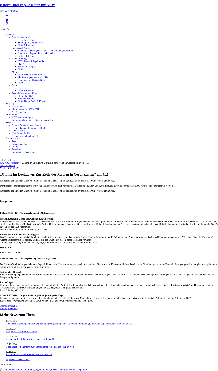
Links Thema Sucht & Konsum (32, 101)
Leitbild (15, 146)
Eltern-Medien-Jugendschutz (31, 74)
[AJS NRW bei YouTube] (7, 16)
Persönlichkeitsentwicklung (25, 93)
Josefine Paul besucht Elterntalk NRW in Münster (29, 354)
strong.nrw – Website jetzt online (21, 331)
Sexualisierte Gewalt (21, 48)
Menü (2, 29)
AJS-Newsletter (7, 160)
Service (9, 122)
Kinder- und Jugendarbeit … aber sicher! (37, 53)
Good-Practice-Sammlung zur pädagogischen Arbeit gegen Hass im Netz (40, 347)
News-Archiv (18, 130)
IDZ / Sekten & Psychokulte (31, 61)
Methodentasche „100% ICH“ (26, 109)
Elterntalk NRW (25, 96)
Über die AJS (12, 138)
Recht (14, 85)
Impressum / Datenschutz (23, 152)
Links (20, 69)
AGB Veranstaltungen (22, 117)
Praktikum (17, 149)
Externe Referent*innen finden (26, 125)
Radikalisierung (19, 58)
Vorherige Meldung (9, 308)
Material (10, 104)
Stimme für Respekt (27, 66)
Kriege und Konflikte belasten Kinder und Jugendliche (31, 339)
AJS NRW (5, 162)
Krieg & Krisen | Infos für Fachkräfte (29, 128)
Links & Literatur (26, 45)
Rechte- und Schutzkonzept (25, 136)
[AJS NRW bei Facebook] (7, 21)
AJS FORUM (18, 106)
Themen (10, 34)
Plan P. (21, 64)
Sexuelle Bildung (26, 98)
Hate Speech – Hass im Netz (31, 80)
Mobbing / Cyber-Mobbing (30, 42)
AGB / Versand (19, 112)
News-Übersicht (7, 165)
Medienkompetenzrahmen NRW (33, 77)
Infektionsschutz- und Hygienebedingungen (32, 120)
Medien (15, 72)
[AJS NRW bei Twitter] (7, 19)
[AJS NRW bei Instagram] (7, 24)
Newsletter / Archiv (21, 133)
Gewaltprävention (20, 37)
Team (14, 141)
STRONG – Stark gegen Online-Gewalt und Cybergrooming (46, 50)
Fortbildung (11, 114)
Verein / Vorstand (20, 144)
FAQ (20, 88)
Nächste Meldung (8, 305)
